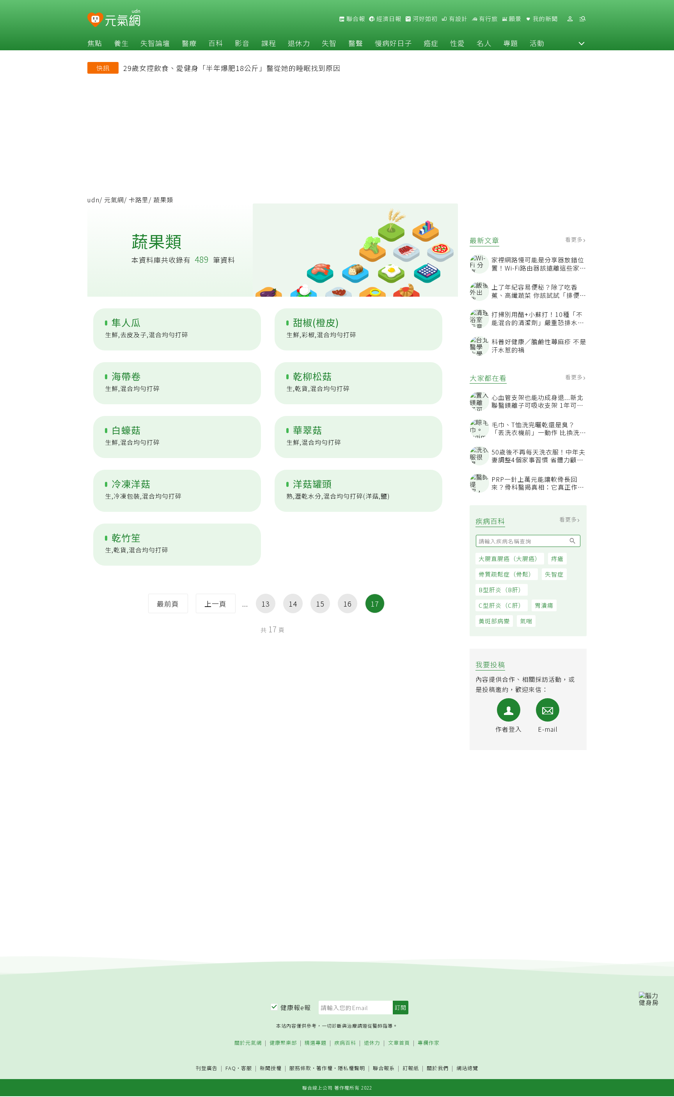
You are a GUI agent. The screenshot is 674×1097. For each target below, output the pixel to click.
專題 (510, 43)
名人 (484, 43)
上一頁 (215, 603)
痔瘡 (557, 558)
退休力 (299, 43)
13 (265, 603)
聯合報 (355, 18)
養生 (121, 43)
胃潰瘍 (544, 605)
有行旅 (487, 18)
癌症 (431, 43)
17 (375, 603)
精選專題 (315, 1043)
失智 (329, 43)
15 (320, 603)
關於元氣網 (248, 1043)
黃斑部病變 (494, 621)
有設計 (457, 18)
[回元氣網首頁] (122, 19)
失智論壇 (155, 43)
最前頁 (168, 603)
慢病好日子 (393, 43)
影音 (242, 43)
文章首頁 (399, 1043)
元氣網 (114, 199)
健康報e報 (295, 1007)
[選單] (582, 19)
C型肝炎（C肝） (502, 605)
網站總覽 (467, 1068)
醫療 (189, 43)
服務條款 (300, 1068)
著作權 (324, 1068)
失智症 (554, 574)
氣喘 (526, 621)
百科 (215, 43)
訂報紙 (411, 1068)
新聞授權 (271, 1068)
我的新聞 (544, 18)
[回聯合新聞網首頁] (95, 20)
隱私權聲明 (351, 1068)
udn (93, 199)
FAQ (230, 1068)
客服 (246, 1068)
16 (347, 603)
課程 (268, 43)
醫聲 (355, 43)
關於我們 (438, 1068)
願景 (514, 18)
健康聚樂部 (283, 1043)
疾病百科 (345, 1043)
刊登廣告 (207, 1068)
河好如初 (424, 18)
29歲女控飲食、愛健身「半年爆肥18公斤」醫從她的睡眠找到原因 (232, 68)
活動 (537, 43)
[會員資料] (570, 19)
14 (293, 603)
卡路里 (139, 199)
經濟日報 (388, 18)
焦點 (94, 43)
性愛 (457, 43)
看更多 (574, 239)
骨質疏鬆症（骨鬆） (507, 574)
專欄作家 (429, 1043)
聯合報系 (384, 1068)
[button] (581, 42)
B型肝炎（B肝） (502, 590)
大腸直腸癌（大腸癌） (510, 558)
